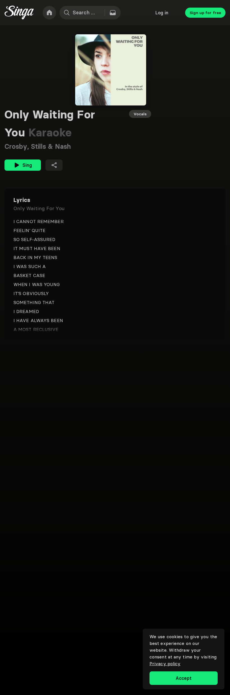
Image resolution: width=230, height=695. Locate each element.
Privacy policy (165, 663)
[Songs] (112, 12)
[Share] (54, 165)
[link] (49, 12)
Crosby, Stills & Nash (37, 146)
